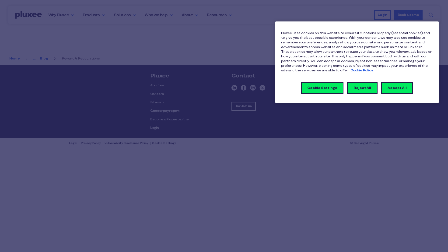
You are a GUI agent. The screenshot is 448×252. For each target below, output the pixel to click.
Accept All (397, 88)
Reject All (362, 88)
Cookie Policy (361, 70)
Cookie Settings (322, 88)
